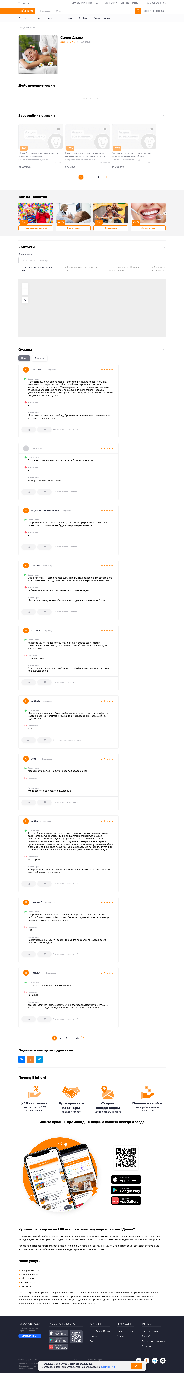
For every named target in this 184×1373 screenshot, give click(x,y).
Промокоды (65, 18)
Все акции (146, 1346)
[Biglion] (26, 11)
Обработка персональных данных (32, 1363)
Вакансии (94, 1336)
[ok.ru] (147, 1361)
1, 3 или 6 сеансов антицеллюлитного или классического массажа (38, 154)
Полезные (39, 358)
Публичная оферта (26, 1369)
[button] (19, 213)
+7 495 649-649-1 (157, 3)
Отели (36, 18)
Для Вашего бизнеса (82, 3)
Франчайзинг (111, 3)
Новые (24, 358)
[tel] (155, 1361)
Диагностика (73, 228)
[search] (138, 11)
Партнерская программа (154, 1341)
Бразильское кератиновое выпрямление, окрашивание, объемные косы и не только (85, 154)
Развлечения (111, 228)
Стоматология (148, 228)
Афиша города (102, 18)
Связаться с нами (30, 1336)
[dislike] (44, 429)
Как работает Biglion (100, 1331)
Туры (49, 18)
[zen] (163, 1361)
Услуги (22, 18)
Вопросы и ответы (129, 3)
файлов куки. (109, 1366)
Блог (98, 3)
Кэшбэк (83, 18)
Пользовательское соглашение (31, 1366)
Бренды (21, 28)
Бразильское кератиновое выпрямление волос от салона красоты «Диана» (131, 154)
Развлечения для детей (35, 228)
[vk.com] (138, 1361)
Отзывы (120, 1336)
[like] (28, 429)
